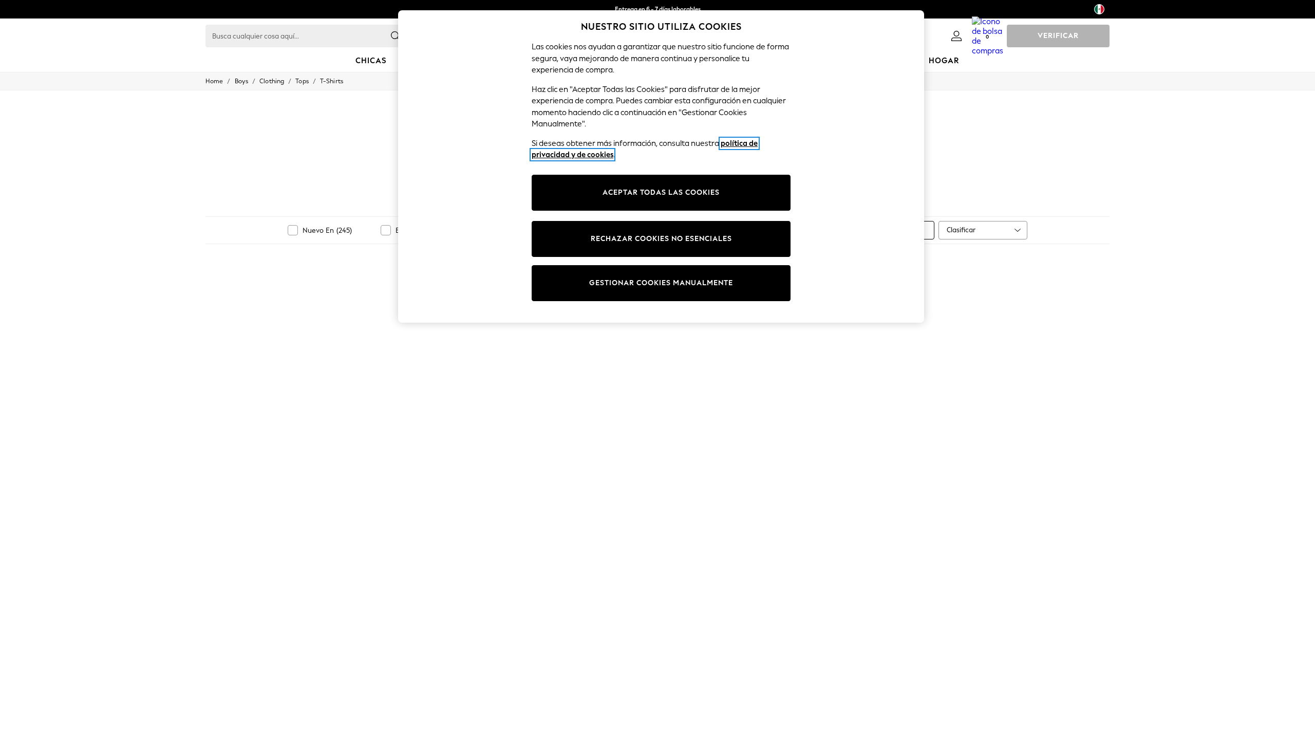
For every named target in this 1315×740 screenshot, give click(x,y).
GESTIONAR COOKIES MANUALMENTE (661, 283)
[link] (956, 36)
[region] (661, 166)
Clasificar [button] (961, 230)
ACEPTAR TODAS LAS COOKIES (661, 192)
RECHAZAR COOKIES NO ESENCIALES (661, 238)
